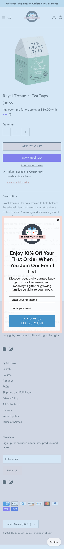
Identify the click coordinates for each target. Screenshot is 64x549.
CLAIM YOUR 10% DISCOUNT (32, 321)
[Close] (58, 220)
